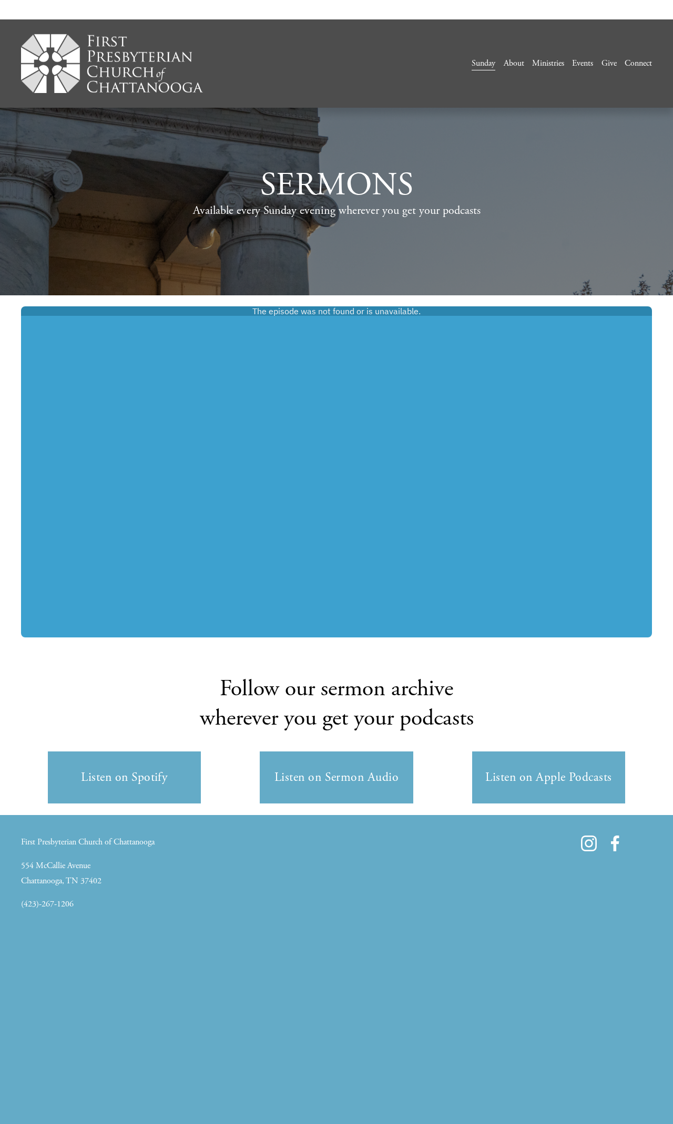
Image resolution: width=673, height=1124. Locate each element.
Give (609, 63)
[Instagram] (588, 843)
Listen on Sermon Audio (336, 777)
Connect (638, 63)
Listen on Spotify (124, 777)
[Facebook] (615, 843)
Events (582, 63)
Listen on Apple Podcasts (548, 777)
